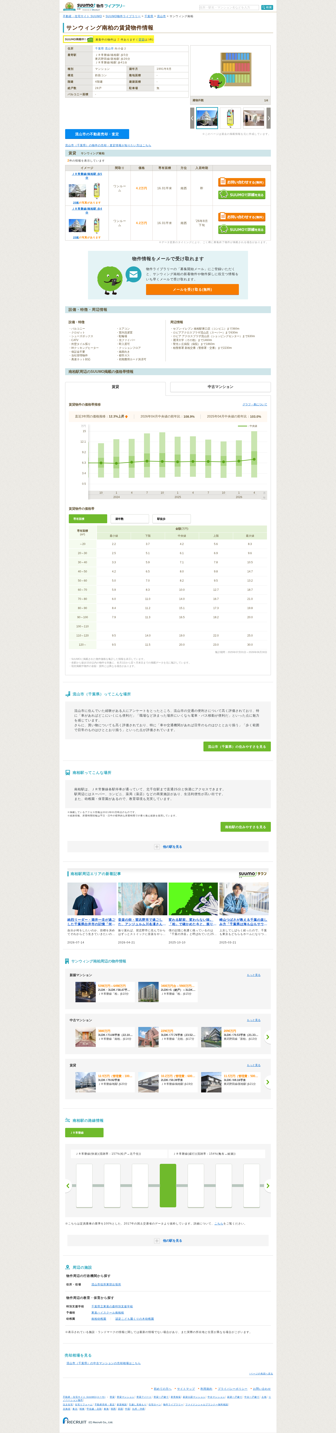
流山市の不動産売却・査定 (97, 134)
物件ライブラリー (173, 1404)
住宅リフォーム (84, 1404)
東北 (74, 1409)
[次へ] (267, 1037)
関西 (113, 1409)
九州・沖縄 (138, 1409)
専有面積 (78, 518)
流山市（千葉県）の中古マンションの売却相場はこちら (104, 1363)
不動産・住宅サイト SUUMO (82, 16)
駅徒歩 (161, 518)
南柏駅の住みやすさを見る (245, 827)
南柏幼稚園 (98, 1318)
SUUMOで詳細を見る (242, 194)
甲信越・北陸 (94, 1409)
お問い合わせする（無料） (242, 182)
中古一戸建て (251, 1397)
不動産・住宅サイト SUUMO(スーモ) (84, 1397)
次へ (267, 1186)
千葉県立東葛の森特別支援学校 (112, 1306)
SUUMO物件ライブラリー (123, 16)
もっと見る (254, 975)
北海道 (66, 1409)
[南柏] (168, 1185)
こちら (218, 1223)
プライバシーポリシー (233, 1388)
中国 (127, 1409)
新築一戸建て (234, 1397)
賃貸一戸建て (161, 1397)
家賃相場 (176, 1397)
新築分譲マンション (194, 1397)
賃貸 (141, 39)
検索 (269, 7)
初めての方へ (163, 1388)
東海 (106, 1409)
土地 (264, 1397)
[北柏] (224, 1185)
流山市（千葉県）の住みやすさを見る (237, 746)
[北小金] (140, 1185)
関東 (82, 1409)
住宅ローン (155, 1404)
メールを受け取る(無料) (192, 289)
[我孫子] (252, 1185)
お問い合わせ (262, 1388)
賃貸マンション (125, 1397)
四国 (120, 1409)
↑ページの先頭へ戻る (261, 1373)
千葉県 (148, 16)
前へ (68, 1186)
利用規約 (206, 1388)
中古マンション (216, 1397)
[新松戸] (112, 1185)
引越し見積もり (138, 1404)
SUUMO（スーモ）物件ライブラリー (94, 6)
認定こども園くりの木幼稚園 (134, 1318)
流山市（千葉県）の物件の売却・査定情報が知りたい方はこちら (108, 145)
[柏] (196, 1185)
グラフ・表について (255, 404)
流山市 (161, 16)
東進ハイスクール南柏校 (107, 1312)
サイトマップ (186, 1388)
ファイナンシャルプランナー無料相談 (206, 1404)
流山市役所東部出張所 (106, 1284)
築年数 (119, 518)
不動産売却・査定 (105, 1404)
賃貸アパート (144, 1397)
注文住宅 (68, 1404)
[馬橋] (84, 1185)
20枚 (76, 202)
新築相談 (122, 1404)
